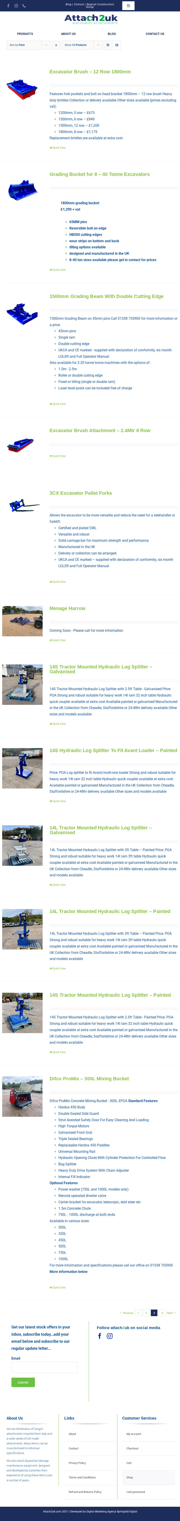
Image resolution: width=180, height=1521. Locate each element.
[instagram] (16, 5)
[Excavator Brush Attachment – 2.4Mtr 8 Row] (22, 448)
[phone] (24, 5)
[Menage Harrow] (22, 621)
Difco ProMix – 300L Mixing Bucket (89, 1078)
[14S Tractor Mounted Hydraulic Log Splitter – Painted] (22, 1013)
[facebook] (8, 5)
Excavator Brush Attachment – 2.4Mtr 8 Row (100, 430)
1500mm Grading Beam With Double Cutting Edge (107, 296)
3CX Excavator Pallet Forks (81, 493)
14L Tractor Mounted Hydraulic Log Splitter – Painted (110, 911)
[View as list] (116, 45)
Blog (68, 4)
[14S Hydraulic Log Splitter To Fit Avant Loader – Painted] (22, 768)
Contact (79, 4)
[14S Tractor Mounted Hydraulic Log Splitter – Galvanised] (22, 684)
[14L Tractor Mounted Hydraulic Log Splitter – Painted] (22, 929)
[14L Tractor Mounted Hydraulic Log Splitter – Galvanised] (22, 845)
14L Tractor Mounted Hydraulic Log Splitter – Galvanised (101, 830)
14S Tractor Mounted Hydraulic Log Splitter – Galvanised (101, 669)
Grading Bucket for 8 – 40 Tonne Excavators (100, 174)
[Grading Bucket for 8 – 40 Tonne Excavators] (22, 192)
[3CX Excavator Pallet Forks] (22, 511)
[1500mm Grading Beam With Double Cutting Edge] (22, 314)
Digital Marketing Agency (101, 1511)
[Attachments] (91, 15)
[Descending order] (56, 45)
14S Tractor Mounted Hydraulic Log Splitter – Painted (110, 995)
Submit (23, 1382)
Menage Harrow (67, 608)
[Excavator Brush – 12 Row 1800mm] (22, 89)
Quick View (59, 147)
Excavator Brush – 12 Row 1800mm (90, 71)
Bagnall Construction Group (100, 6)
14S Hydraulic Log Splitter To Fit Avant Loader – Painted (113, 750)
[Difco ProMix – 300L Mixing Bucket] (22, 1096)
